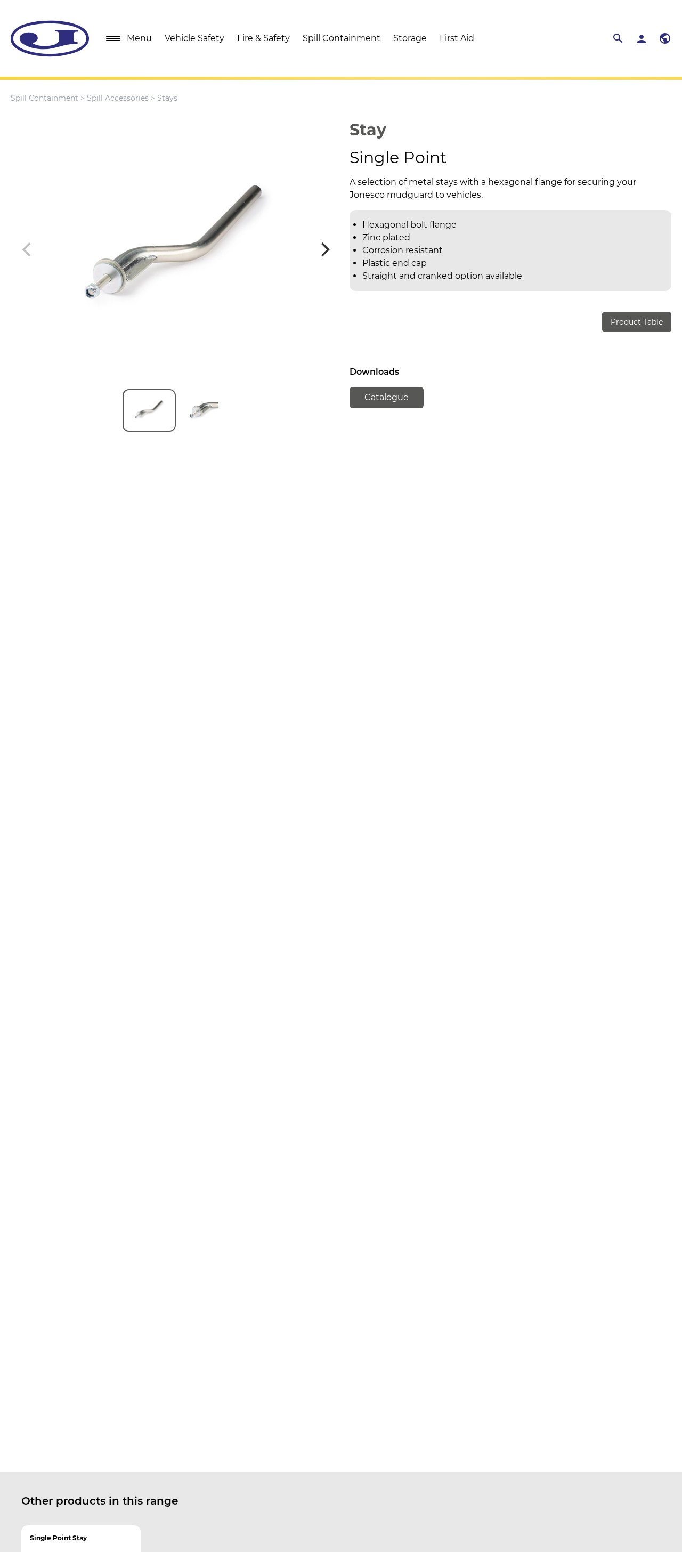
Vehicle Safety (194, 38)
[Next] (324, 249)
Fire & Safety (263, 38)
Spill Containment (341, 38)
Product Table (637, 322)
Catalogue (386, 397)
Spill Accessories (118, 98)
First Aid (457, 38)
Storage (410, 38)
